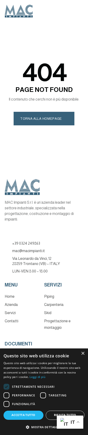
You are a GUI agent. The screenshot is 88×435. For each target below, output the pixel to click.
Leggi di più (37, 377)
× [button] (82, 353)
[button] (44, 427)
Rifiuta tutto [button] (65, 415)
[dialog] (44, 391)
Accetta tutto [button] (23, 415)
